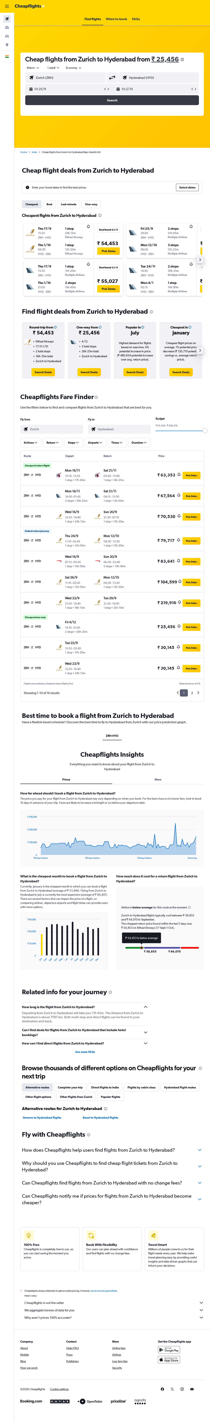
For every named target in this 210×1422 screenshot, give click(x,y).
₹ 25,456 (165, 59)
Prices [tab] (66, 779)
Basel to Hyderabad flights (100, 1117)
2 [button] (192, 693)
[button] (6, 6)
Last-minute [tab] (68, 204)
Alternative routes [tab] (37, 1087)
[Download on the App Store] (169, 1359)
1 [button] (184, 693)
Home (23, 152)
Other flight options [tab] (38, 1096)
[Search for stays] (7, 27)
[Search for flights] (7, 19)
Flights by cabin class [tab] (141, 1087)
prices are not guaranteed (104, 1290)
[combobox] (74, 68)
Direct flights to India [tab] (105, 1087)
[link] (43, 372)
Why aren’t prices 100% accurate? (48, 1318)
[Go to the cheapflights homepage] (30, 6)
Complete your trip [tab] (70, 1087)
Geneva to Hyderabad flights (42, 1117)
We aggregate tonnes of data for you (49, 1310)
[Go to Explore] (7, 45)
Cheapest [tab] (31, 204)
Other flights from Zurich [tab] (76, 1096)
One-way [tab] (91, 204)
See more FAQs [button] (85, 1052)
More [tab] (158, 779)
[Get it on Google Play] (169, 1349)
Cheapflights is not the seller (44, 1303)
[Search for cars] (7, 36)
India (34, 152)
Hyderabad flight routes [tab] (180, 1087)
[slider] (205, 430)
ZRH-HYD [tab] (112, 735)
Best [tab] (49, 204)
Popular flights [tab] (110, 1096)
